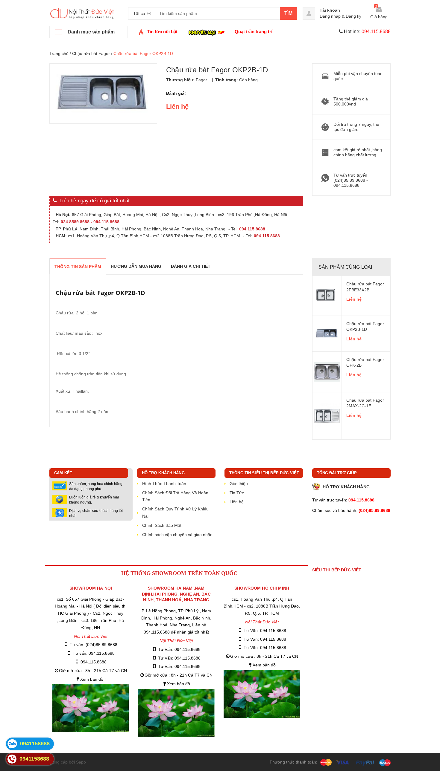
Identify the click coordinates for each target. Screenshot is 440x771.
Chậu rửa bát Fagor (91, 53)
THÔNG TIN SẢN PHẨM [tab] (77, 266)
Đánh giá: (176, 93)
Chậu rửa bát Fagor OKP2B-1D (365, 326)
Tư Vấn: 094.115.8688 (179, 649)
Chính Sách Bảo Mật (161, 525)
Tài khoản (330, 10)
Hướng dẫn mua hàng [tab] (136, 266)
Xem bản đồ (178, 683)
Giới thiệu (239, 483)
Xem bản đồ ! (93, 679)
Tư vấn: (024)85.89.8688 (93, 644)
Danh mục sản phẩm (91, 31)
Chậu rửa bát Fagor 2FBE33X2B (365, 287)
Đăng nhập (330, 16)
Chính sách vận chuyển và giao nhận (177, 534)
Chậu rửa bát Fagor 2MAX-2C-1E (365, 403)
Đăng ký (353, 16)
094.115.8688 (94, 662)
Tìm (288, 13)
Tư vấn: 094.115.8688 (94, 653)
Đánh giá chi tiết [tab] (190, 266)
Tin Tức (237, 492)
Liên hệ (354, 299)
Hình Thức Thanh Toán (164, 483)
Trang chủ (59, 53)
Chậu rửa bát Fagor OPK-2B (365, 362)
